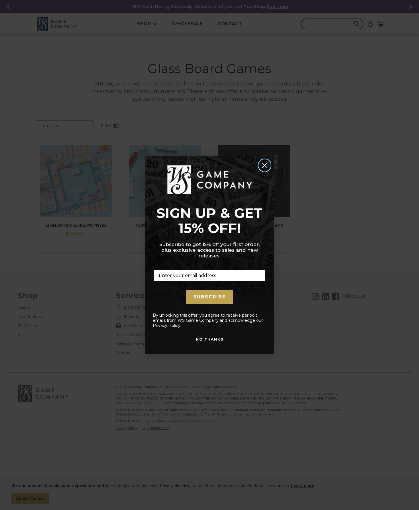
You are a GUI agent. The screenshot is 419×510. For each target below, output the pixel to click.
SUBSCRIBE (209, 297)
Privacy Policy (166, 325)
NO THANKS (209, 339)
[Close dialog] (265, 165)
